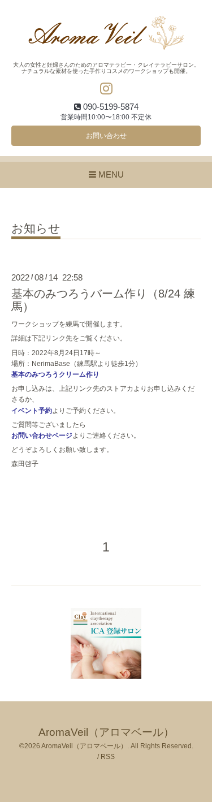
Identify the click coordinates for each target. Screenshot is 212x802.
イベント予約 (31, 411)
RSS (108, 757)
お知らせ (35, 228)
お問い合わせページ (41, 435)
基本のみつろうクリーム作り (55, 374)
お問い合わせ (106, 136)
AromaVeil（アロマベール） (106, 732)
